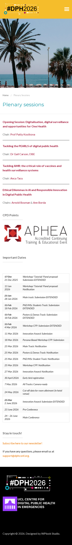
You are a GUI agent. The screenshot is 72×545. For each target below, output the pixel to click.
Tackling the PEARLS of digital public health (30, 146)
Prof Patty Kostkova (22, 134)
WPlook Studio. (50, 533)
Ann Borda (39, 202)
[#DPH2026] (21, 9)
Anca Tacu (16, 178)
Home (6, 95)
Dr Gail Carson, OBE (22, 154)
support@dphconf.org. (16, 455)
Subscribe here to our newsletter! (22, 443)
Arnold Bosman (21, 202)
